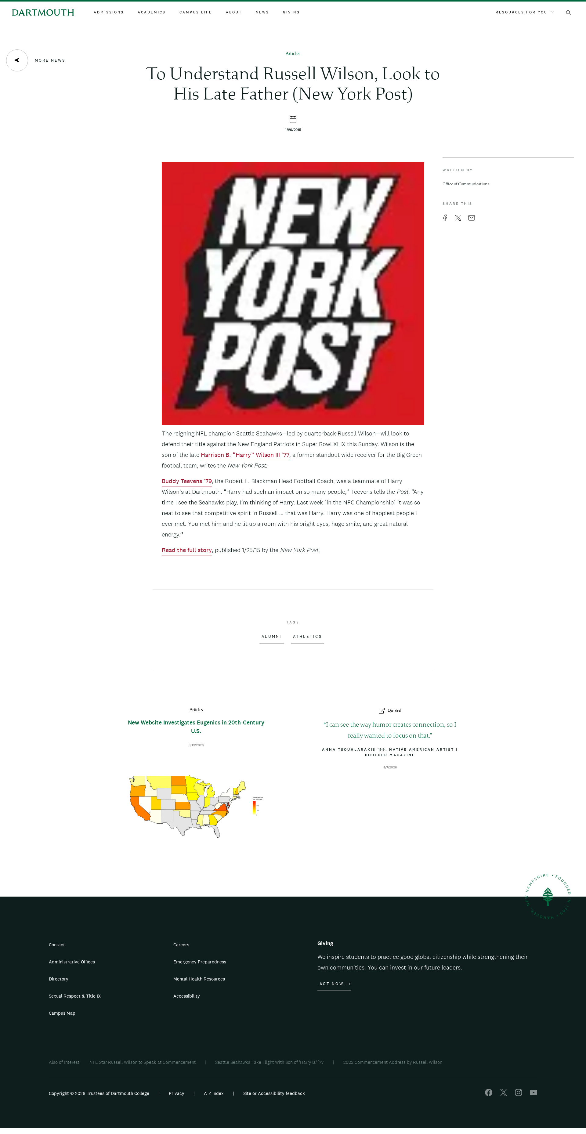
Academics (152, 12)
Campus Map (62, 1013)
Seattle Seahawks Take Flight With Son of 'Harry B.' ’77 (269, 1062)
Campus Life (195, 12)
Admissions (109, 12)
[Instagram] (518, 1094)
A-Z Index (214, 1093)
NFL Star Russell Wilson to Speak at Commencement (142, 1062)
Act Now (332, 983)
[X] (503, 1094)
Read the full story (187, 550)
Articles (293, 54)
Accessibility (186, 996)
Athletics (307, 636)
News (262, 12)
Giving (291, 12)
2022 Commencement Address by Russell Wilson (392, 1062)
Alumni (272, 636)
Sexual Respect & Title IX (75, 996)
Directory (58, 979)
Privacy (176, 1093)
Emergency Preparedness (199, 962)
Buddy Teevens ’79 (187, 481)
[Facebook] (488, 1094)
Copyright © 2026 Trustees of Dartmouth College (99, 1093)
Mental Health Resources (199, 979)
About (234, 12)
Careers (181, 945)
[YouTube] (533, 1094)
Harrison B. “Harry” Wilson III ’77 (245, 455)
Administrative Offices (72, 962)
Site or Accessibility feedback (274, 1093)
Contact (57, 945)
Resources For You (522, 12)
